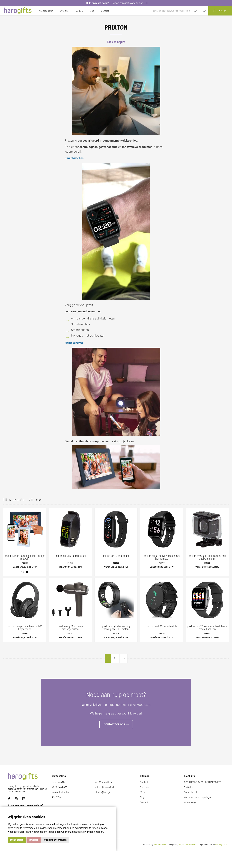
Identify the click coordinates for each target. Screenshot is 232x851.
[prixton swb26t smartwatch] (161, 610)
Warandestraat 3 (60, 792)
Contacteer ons (114, 724)
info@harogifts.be (104, 782)
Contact (105, 11)
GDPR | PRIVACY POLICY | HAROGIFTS (202, 782)
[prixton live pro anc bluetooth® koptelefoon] (24, 610)
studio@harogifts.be (105, 792)
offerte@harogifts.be (105, 787)
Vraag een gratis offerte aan (128, 3)
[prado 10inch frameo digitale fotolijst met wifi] (24, 542)
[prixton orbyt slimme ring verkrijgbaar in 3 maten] (116, 610)
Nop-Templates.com (187, 845)
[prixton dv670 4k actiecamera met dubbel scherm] (207, 539)
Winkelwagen (190, 802)
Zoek (195, 10)
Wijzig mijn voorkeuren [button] (55, 840)
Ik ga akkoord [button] (16, 840)
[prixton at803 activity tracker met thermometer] (161, 539)
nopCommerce (160, 845)
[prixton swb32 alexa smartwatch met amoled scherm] (207, 610)
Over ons (64, 11)
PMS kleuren (190, 787)
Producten (145, 782)
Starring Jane (220, 845)
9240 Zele (56, 797)
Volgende (123, 658)
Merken (79, 11)
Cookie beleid (190, 792)
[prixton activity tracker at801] (70, 539)
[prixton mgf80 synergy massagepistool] (70, 610)
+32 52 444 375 (59, 787)
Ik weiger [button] (33, 840)
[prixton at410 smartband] (116, 539)
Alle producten (46, 11)
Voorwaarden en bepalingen (197, 797)
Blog (92, 11)
